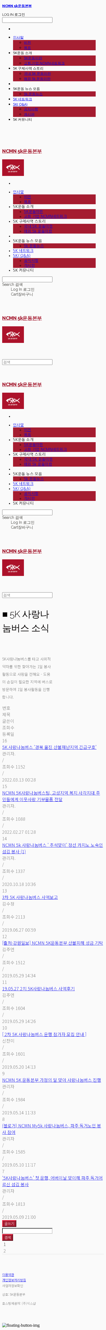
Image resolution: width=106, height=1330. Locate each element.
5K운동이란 (33, 57)
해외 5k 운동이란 (37, 78)
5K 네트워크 (22, 99)
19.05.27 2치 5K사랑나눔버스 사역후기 (38, 988)
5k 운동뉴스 (33, 93)
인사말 (18, 37)
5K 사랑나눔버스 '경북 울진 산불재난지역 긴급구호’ (49, 747)
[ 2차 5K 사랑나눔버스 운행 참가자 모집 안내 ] (44, 1034)
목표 (27, 47)
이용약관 (8, 1274)
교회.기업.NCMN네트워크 (44, 63)
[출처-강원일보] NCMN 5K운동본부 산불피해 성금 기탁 (52, 943)
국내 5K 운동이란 (37, 73)
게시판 (29, 114)
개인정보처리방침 (14, 1280)
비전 (27, 42)
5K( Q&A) (20, 104)
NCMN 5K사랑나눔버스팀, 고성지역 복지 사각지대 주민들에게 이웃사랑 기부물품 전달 (51, 795)
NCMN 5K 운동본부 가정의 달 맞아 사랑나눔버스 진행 (51, 1080)
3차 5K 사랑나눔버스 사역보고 (30, 897)
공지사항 (31, 109)
